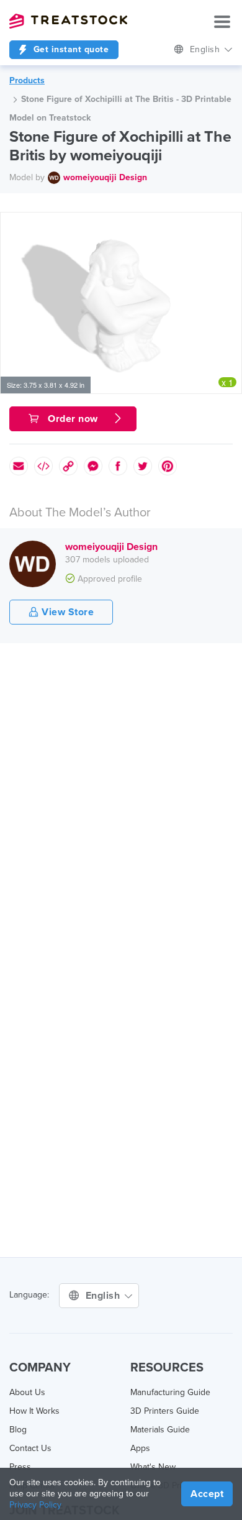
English (206, 49)
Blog (18, 1429)
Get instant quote (69, 49)
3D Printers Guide (164, 1411)
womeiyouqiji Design (105, 177)
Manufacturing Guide (170, 1392)
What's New (153, 1467)
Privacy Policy (35, 1504)
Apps (140, 1448)
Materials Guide (160, 1429)
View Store (66, 612)
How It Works (34, 1411)
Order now (73, 419)
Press (20, 1467)
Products (27, 80)
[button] (230, 224)
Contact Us (30, 1448)
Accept (206, 1494)
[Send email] (18, 466)
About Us (27, 1392)
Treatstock (68, 21)
